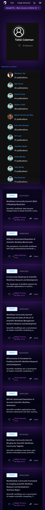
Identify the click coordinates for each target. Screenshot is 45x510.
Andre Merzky (19, 157)
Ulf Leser (18, 136)
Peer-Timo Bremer (21, 125)
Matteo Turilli (19, 104)
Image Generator (24, 3)
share (36, 218)
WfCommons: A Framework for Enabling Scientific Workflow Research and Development (22, 361)
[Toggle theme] (34, 3)
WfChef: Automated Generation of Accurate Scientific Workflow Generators (20, 402)
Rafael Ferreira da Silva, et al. (20, 218)
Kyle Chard (18, 84)
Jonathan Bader (20, 146)
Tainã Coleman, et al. (20, 256)
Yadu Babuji (19, 167)
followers (28, 45)
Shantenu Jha (19, 73)
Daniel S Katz (19, 94)
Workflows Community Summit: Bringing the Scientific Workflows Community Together (19, 443)
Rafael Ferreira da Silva (23, 115)
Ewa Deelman (19, 177)
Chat (12, 3)
